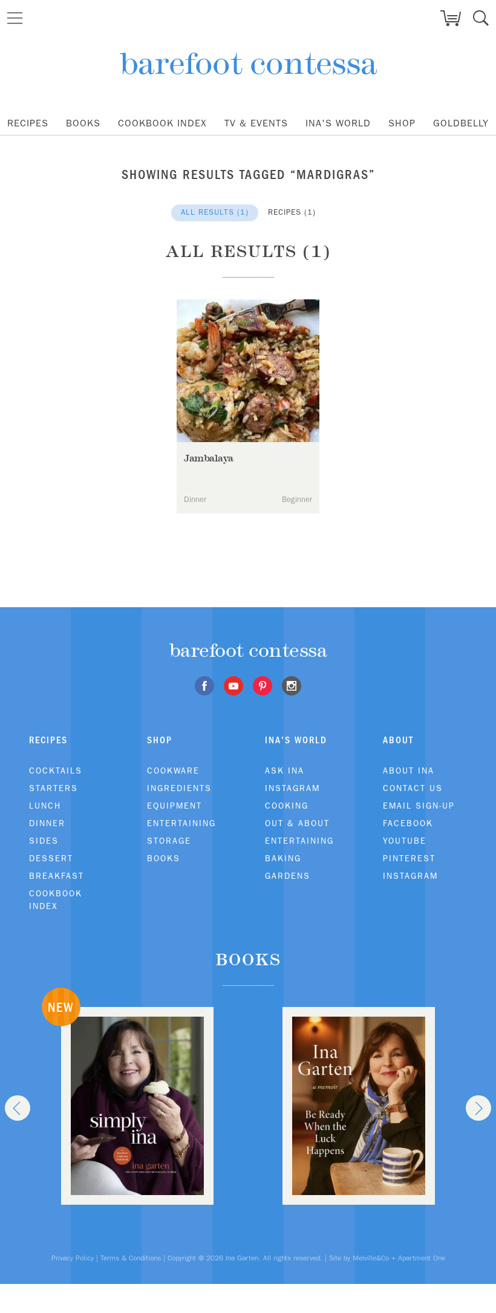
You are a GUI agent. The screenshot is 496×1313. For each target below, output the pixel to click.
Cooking (286, 805)
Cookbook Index (162, 123)
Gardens (287, 875)
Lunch (45, 805)
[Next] (478, 1108)
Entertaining (181, 823)
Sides (44, 840)
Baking (283, 858)
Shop (402, 123)
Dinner (47, 823)
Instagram (292, 788)
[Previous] (17, 1108)
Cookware (173, 770)
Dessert (51, 858)
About (398, 740)
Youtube (404, 840)
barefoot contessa (248, 63)
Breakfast (56, 875)
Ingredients (179, 788)
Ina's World (338, 123)
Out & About (297, 823)
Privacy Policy (72, 1258)
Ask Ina (284, 770)
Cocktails (55, 770)
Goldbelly (461, 123)
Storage (169, 840)
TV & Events (256, 123)
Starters (53, 788)
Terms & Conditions (130, 1258)
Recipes (27, 123)
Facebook (408, 823)
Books (83, 123)
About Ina (408, 770)
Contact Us (413, 788)
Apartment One (421, 1258)
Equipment (174, 805)
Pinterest (409, 858)
